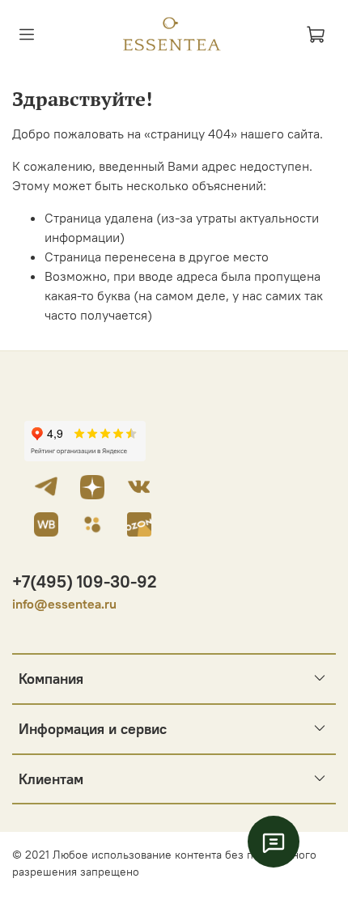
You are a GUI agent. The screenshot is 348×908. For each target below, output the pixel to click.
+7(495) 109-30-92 (84, 581)
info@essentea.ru (64, 604)
